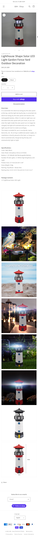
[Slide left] (15, 50)
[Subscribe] (28, 499)
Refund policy (29, 531)
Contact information (29, 534)
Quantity (3, 84)
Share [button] (5, 482)
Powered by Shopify (19, 531)
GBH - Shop (12, 531)
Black (12, 80)
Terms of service (18, 534)
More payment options (19, 103)
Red (4, 80)
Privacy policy (9, 534)
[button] (4, 6)
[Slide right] (23, 50)
